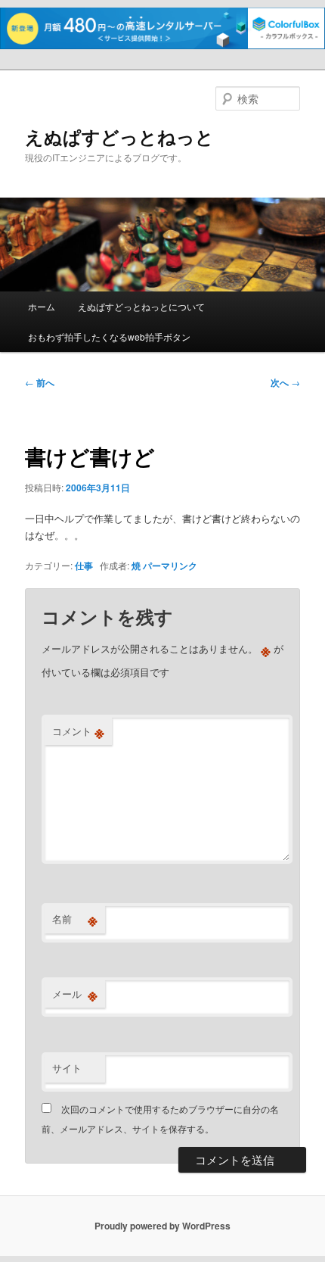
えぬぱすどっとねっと (119, 136)
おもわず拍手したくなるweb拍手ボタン (109, 336)
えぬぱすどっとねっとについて (141, 306)
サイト (67, 1068)
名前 (75, 919)
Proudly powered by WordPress (162, 1225)
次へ (285, 382)
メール (75, 994)
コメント (78, 731)
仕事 (84, 565)
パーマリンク (170, 565)
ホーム (41, 306)
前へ (39, 382)
